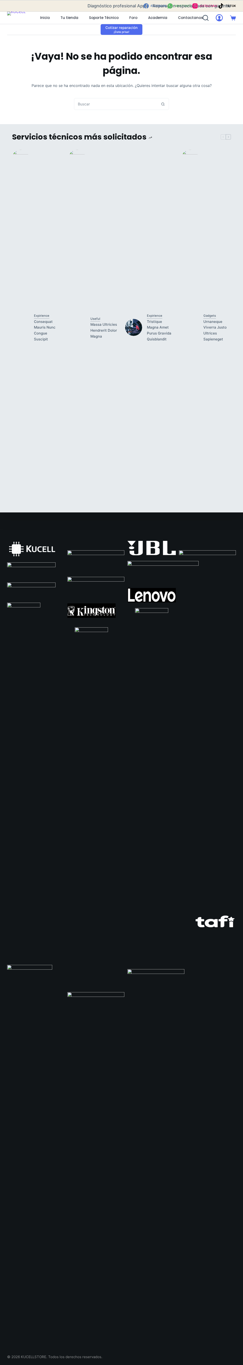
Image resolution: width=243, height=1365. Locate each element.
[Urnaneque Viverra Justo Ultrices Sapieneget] (190, 327)
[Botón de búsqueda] (163, 104)
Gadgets (209, 315)
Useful (95, 319)
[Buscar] (206, 18)
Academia (157, 17)
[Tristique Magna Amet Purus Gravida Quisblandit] (133, 327)
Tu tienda (69, 17)
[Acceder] (219, 17)
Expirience (41, 315)
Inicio (45, 17)
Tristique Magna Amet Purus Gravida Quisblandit (159, 330)
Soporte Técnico (104, 17)
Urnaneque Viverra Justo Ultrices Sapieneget (215, 330)
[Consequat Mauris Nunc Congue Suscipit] (20, 327)
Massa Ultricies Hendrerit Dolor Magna (103, 330)
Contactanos (190, 17)
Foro (133, 17)
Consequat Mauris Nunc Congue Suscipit (45, 330)
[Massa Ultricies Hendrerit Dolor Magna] (77, 327)
